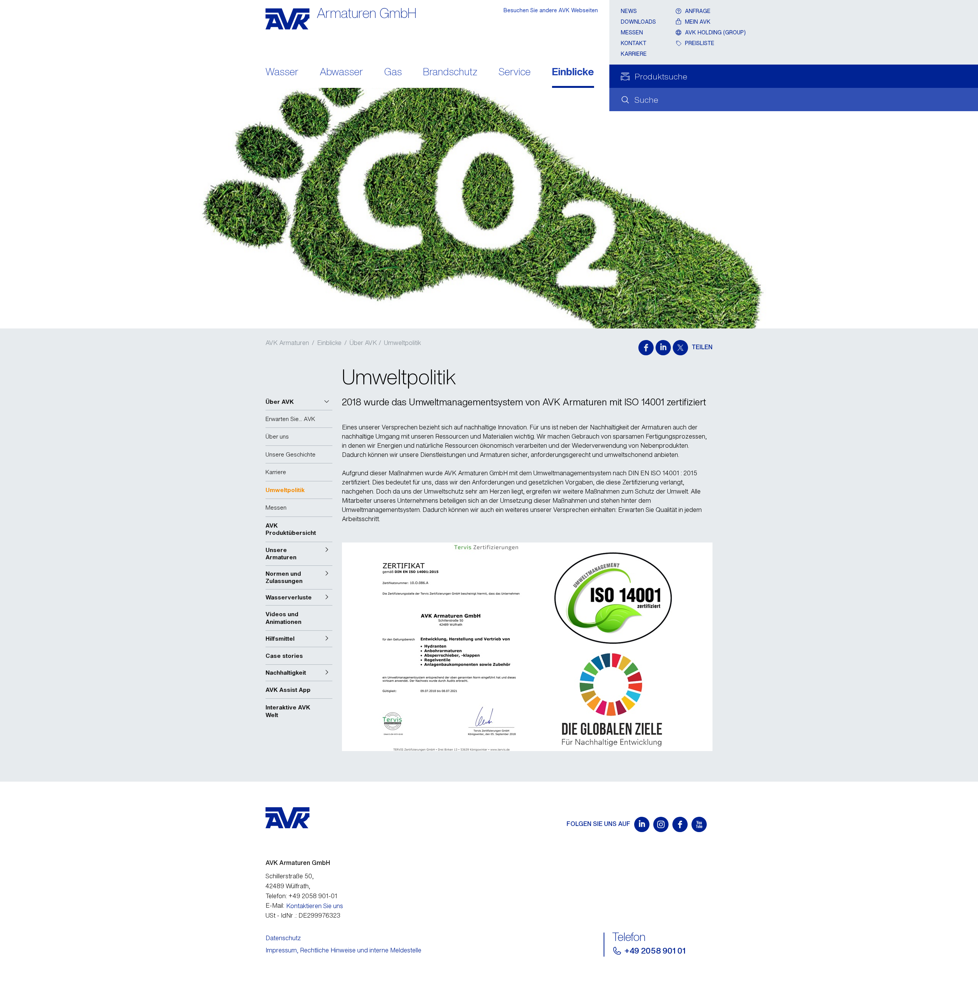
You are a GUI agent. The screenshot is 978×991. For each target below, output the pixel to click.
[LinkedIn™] (641, 824)
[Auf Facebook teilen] (646, 347)
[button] (299, 402)
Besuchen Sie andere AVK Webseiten (551, 10)
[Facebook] (680, 824)
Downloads (638, 22)
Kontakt (633, 43)
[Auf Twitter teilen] (680, 347)
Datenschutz (283, 937)
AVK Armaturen (287, 342)
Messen (632, 32)
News (629, 11)
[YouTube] (699, 824)
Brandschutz (450, 72)
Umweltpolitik (402, 342)
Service (515, 72)
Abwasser (341, 72)
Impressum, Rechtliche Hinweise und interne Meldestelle (343, 950)
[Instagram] (661, 824)
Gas (393, 72)
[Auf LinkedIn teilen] (663, 347)
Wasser (282, 72)
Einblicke (573, 72)
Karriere (634, 54)
